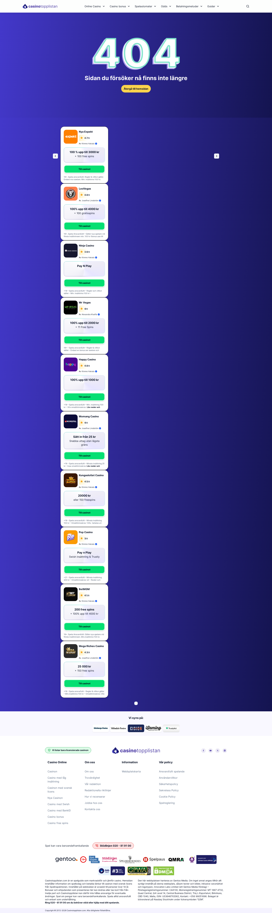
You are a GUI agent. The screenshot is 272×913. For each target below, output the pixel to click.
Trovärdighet (92, 777)
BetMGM (84, 589)
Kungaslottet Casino (91, 475)
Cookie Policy (167, 796)
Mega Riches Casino (91, 646)
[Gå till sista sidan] (55, 156)
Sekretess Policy (169, 790)
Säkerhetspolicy (168, 784)
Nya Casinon (55, 797)
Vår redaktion (93, 784)
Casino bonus (118, 6)
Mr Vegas (85, 302)
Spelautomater (143, 6)
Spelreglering (167, 802)
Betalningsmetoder (187, 6)
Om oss (89, 771)
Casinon (52, 771)
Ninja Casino (86, 245)
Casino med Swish (58, 804)
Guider (211, 6)
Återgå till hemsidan (136, 88)
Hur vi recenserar (95, 796)
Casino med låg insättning (57, 779)
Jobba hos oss (93, 802)
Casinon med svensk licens (60, 789)
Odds (164, 6)
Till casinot (84, 169)
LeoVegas (85, 188)
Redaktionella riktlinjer (98, 790)
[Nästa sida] (216, 156)
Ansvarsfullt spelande (171, 771)
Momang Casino (89, 416)
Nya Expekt (86, 131)
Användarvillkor (168, 777)
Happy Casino (87, 359)
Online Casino (93, 6)
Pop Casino (86, 532)
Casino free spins (58, 823)
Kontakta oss (92, 809)
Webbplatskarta (131, 771)
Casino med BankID (59, 810)
